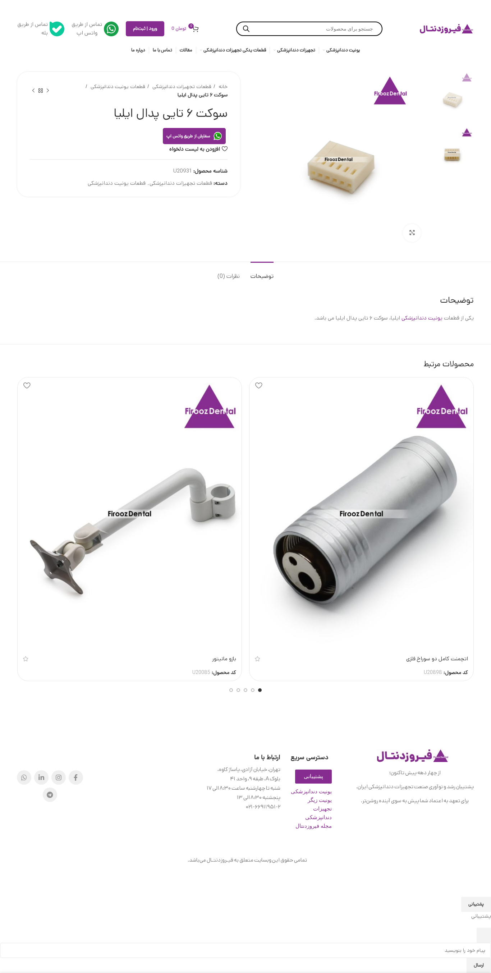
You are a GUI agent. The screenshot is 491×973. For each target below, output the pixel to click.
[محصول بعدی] (33, 91)
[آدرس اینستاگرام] (58, 777)
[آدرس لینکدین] (41, 777)
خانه (222, 86)
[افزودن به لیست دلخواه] (258, 385)
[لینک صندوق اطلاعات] (95, 28)
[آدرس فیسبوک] (76, 777)
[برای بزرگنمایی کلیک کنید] (412, 233)
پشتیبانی (476, 904)
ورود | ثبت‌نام (145, 28)
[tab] (262, 273)
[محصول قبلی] (47, 91)
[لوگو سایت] (447, 28)
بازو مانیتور (224, 658)
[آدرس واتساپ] (24, 777)
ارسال (479, 965)
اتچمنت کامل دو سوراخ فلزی (437, 658)
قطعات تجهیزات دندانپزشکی (181, 86)
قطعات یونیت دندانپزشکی (117, 86)
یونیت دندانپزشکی (421, 318)
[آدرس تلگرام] (50, 795)
